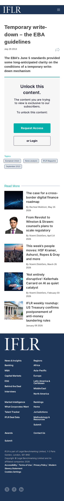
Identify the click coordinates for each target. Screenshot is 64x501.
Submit (37, 425)
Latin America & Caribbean (42, 382)
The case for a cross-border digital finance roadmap (42, 197)
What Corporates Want (17, 407)
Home (37, 407)
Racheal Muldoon (38, 207)
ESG (7, 381)
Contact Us (39, 433)
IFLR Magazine (49, 161)
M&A (7, 370)
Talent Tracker (12, 412)
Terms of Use (25, 465)
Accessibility (11, 465)
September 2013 (13, 166)
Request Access (32, 128)
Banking (9, 365)
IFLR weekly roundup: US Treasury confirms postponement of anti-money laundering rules (42, 311)
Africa (37, 365)
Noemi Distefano (37, 235)
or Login (32, 140)
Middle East (40, 388)
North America (41, 394)
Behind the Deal (13, 386)
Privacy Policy (40, 465)
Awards (9, 433)
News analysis (31, 161)
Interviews (10, 391)
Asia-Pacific (40, 370)
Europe (37, 376)
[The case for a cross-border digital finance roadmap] (13, 200)
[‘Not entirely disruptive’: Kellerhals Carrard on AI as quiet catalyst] (13, 281)
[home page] (12, 10)
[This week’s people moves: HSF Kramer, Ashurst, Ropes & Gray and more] (13, 253)
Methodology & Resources (42, 418)
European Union (12, 161)
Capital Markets (13, 376)
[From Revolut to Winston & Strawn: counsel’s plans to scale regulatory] (13, 224)
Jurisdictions (41, 412)
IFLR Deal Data (12, 417)
